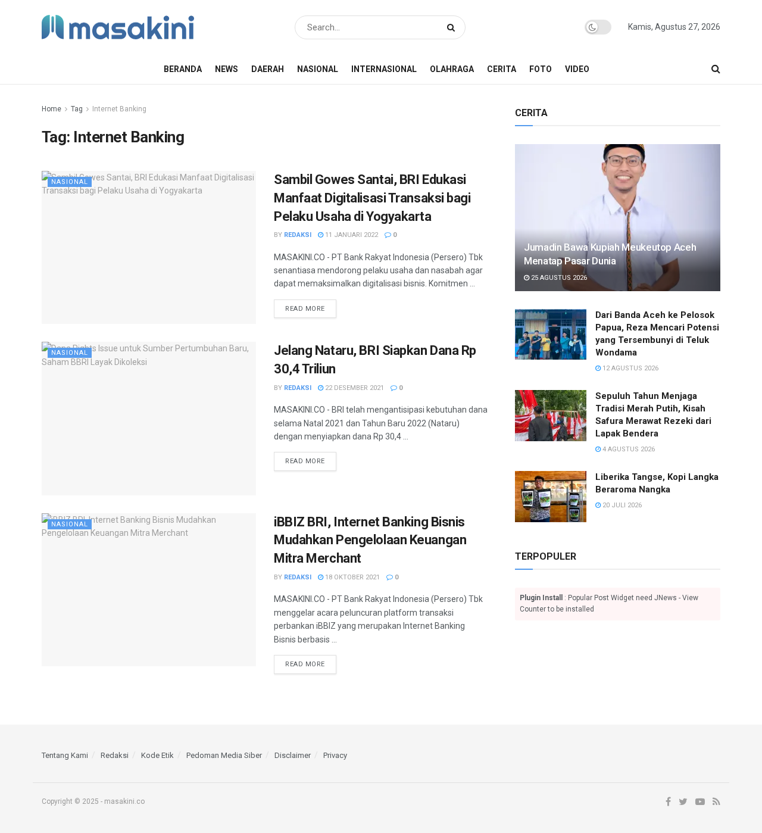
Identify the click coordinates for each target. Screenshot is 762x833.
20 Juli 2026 (621, 505)
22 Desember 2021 (353, 388)
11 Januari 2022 (350, 235)
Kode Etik (157, 755)
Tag (77, 109)
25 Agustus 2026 (558, 278)
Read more (305, 309)
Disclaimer (292, 755)
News (226, 69)
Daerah (267, 69)
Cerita (501, 69)
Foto (540, 69)
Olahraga (452, 69)
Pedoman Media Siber (224, 755)
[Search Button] (453, 27)
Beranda (183, 69)
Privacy (335, 755)
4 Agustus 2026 (628, 449)
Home (51, 109)
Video (577, 69)
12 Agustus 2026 (629, 368)
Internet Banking (119, 109)
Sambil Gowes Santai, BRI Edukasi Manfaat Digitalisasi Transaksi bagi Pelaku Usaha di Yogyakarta (372, 198)
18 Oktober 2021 (351, 577)
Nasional (317, 69)
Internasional (384, 69)
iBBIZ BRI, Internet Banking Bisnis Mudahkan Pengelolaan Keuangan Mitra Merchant (370, 540)
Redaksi (297, 235)
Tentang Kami (65, 755)
